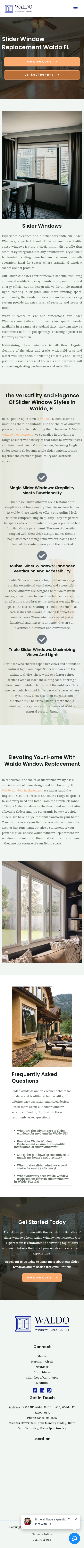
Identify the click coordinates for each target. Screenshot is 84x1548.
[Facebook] (34, 1390)
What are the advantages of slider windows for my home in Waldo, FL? (42, 1132)
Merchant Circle (42, 1361)
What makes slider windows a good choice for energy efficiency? (42, 1166)
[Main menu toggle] (75, 8)
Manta (42, 1356)
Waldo (44, 419)
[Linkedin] (42, 1390)
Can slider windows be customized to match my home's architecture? (43, 1156)
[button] (42, 1132)
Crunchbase (42, 1372)
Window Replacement (17, 434)
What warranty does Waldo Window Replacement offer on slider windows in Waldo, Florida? (41, 1178)
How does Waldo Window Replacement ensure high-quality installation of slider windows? (39, 1144)
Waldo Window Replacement (22, 790)
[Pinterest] (49, 1390)
